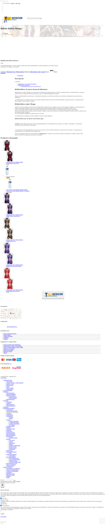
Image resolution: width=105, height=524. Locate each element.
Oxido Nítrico (9, 431)
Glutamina (8, 430)
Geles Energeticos (10, 393)
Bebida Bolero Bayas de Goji (13, 291)
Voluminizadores (10, 466)
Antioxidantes (16, 189)
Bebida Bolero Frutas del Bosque (13, 266)
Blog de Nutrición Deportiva (9, 333)
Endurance (5, 391)
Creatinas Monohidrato (14, 423)
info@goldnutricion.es (12, 326)
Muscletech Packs (13, 460)
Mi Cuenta (18, 3)
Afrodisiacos (9, 402)
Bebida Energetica (10, 399)
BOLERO (3, 73)
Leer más (18, 481)
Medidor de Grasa (10, 473)
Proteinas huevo (12, 448)
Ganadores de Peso (10, 428)
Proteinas (8, 439)
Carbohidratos (9, 416)
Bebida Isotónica (20, 71)
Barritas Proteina (13, 396)
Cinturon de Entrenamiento (12, 469)
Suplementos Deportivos (8, 408)
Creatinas (8, 420)
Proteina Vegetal (12, 446)
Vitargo (10, 418)
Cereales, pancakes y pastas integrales (14, 382)
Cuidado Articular (10, 426)
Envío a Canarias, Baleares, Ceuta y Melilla (13, 347)
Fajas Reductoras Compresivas (13, 468)
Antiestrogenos (9, 414)
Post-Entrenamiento (10, 435)
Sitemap (5, 352)
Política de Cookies (7, 351)
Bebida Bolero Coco (11, 241)
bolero (39, 71)
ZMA (10, 453)
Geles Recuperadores (11, 394)
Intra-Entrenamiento (10, 434)
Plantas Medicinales (10, 405)
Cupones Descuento (7, 336)
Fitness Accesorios (7, 467)
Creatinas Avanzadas (13, 421)
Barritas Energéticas (10, 395)
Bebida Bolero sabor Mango (24, 85)
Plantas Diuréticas (10, 404)
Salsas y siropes (9, 388)
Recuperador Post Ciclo (11, 463)
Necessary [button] (3, 496)
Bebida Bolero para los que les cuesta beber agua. (31, 86)
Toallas (8, 477)
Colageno (8, 403)
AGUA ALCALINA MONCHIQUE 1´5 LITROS (17, 191)
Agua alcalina (9, 189)
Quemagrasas (9, 450)
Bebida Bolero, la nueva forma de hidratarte (27, 84)
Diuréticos (8, 427)
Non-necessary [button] (4, 503)
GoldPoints (5, 337)
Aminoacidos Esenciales (11, 411)
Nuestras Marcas (7, 335)
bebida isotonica (33, 71)
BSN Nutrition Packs (14, 458)
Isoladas (11, 444)
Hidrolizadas (12, 443)
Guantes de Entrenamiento (12, 471)
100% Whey (12, 440)
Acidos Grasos (9, 409)
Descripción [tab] (20, 75)
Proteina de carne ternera (14, 445)
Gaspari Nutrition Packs (14, 459)
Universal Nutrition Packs (15, 462)
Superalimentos (9, 389)
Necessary (4, 498)
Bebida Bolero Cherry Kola (12, 163)
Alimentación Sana (11, 71)
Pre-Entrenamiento (10, 432)
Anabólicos (8, 413)
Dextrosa (11, 417)
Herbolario (5, 400)
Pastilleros (8, 476)
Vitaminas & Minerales (11, 454)
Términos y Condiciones (8, 348)
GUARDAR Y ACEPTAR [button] (7, 509)
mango (43, 71)
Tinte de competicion (11, 464)
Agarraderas (9, 472)
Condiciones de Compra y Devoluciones (12, 346)
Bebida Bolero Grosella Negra (13, 216)
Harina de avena (10, 384)
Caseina (11, 441)
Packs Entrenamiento (11, 457)
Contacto (12, 3)
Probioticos (5, 407)
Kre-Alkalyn (12, 425)
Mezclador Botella (10, 475)
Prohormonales (9, 436)
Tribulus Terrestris (13, 437)
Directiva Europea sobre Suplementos (11, 344)
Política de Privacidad (8, 350)
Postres (8, 386)
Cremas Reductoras (7, 390)
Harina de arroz (9, 385)
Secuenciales (12, 449)
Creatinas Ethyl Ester (14, 422)
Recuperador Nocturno (11, 452)
